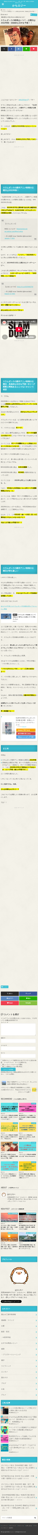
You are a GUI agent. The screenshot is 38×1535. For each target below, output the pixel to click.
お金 (2, 1389)
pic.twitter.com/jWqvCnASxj (14, 231)
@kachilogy (23, 100)
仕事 (2, 1326)
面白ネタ (4, 1377)
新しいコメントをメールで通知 (12, 1064)
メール (4, 1045)
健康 (2, 1349)
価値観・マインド (7, 1320)
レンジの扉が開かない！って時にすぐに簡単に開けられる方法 (22, 1409)
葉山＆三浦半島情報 (8, 1314)
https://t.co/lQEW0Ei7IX (25, 287)
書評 (2, 1360)
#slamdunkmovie (22, 229)
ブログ (3, 1383)
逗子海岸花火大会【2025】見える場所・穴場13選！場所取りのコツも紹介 (17, 1477)
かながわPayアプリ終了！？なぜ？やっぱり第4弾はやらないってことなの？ (22, 1447)
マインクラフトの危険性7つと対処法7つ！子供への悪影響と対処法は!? (23, 1428)
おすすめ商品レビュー (9, 1343)
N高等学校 (7, 1337)
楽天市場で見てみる (24, 733)
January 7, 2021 (10, 238)
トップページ (5, 1525)
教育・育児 (5, 1332)
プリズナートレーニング (12, 1354)
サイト (3, 1053)
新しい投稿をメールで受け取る (12, 1066)
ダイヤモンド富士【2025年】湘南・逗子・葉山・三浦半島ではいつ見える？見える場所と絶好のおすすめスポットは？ (18, 1486)
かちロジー (19, 5)
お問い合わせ (29, 1525)
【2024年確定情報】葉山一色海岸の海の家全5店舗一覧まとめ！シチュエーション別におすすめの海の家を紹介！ (18, 1497)
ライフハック (6, 1366)
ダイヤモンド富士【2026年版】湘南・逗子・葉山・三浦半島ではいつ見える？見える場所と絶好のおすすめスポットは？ (18, 1467)
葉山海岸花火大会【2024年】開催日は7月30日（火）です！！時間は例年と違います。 (18, 1507)
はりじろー (11, 1194)
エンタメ (5, 987)
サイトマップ (13, 1525)
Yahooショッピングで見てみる (26, 737)
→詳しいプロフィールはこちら (16, 1201)
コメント (4, 1022)
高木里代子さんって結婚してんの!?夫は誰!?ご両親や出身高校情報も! (22, 1437)
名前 (3, 1038)
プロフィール (21, 1525)
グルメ (3, 1395)
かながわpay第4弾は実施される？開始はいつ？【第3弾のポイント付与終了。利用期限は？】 (23, 1419)
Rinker (23, 726)
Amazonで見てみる (24, 730)
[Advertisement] (19, 77)
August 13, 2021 (10, 294)
